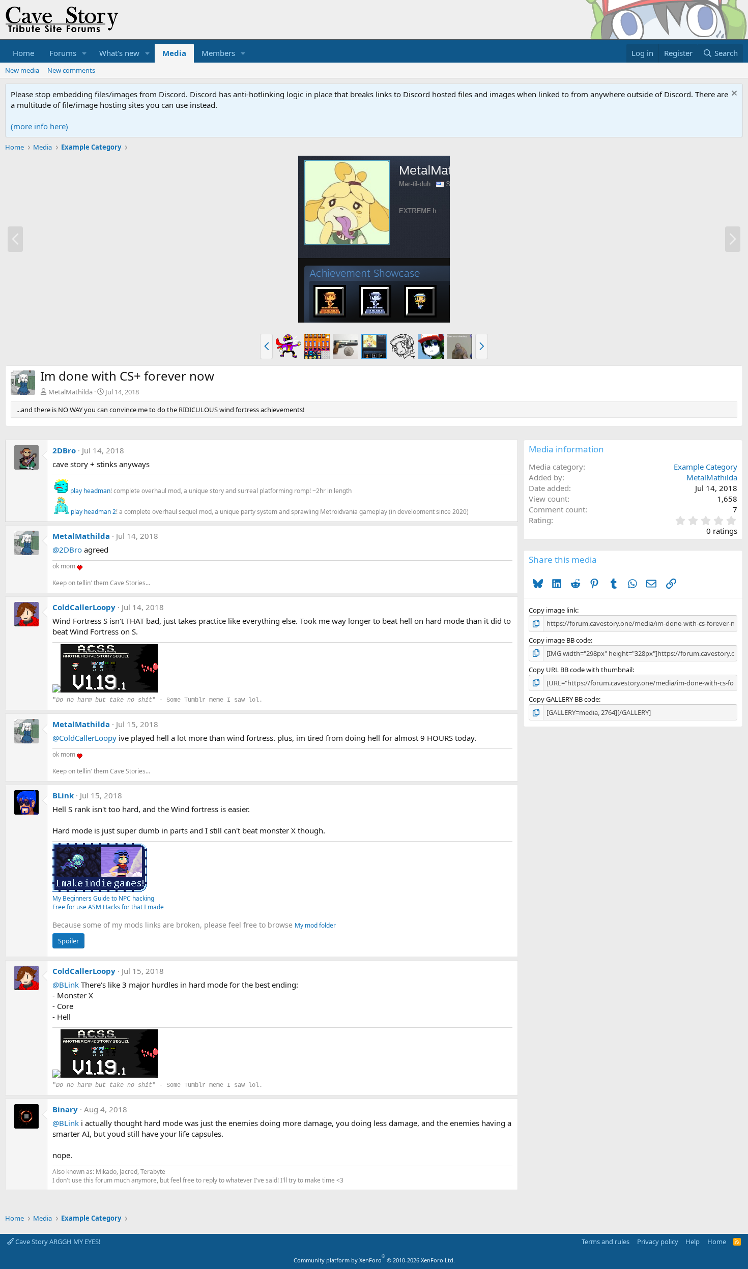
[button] (84, 53)
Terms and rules (605, 1241)
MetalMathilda (70, 391)
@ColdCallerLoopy (84, 738)
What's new (119, 53)
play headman (90, 490)
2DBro (64, 450)
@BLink (65, 984)
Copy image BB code (560, 640)
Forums (62, 53)
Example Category (705, 467)
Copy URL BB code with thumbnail (580, 669)
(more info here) (39, 126)
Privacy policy (657, 1241)
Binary (65, 1109)
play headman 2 (93, 511)
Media (174, 53)
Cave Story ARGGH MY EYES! (57, 1241)
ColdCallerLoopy (84, 607)
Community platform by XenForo (374, 1260)
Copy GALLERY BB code (564, 699)
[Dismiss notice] (733, 94)
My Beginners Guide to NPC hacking (103, 898)
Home (23, 53)
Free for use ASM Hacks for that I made (108, 907)
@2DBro (67, 549)
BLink (63, 795)
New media (22, 70)
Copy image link (553, 610)
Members (218, 53)
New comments (71, 70)
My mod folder (315, 925)
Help (692, 1241)
